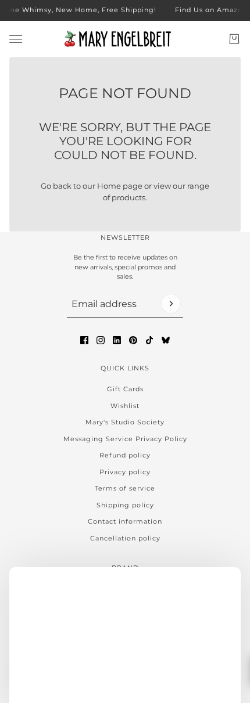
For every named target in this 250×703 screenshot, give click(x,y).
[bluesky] (165, 340)
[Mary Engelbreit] (125, 39)
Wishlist (125, 406)
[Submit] (171, 303)
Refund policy (125, 455)
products (128, 197)
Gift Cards (125, 389)
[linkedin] (116, 340)
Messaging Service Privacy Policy (125, 439)
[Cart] (234, 39)
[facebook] (84, 340)
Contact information (125, 521)
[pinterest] (133, 340)
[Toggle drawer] (15, 38)
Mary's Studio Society (125, 422)
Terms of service (125, 488)
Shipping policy (125, 505)
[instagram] (100, 340)
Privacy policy (125, 472)
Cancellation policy (125, 538)
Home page (119, 185)
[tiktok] (149, 340)
